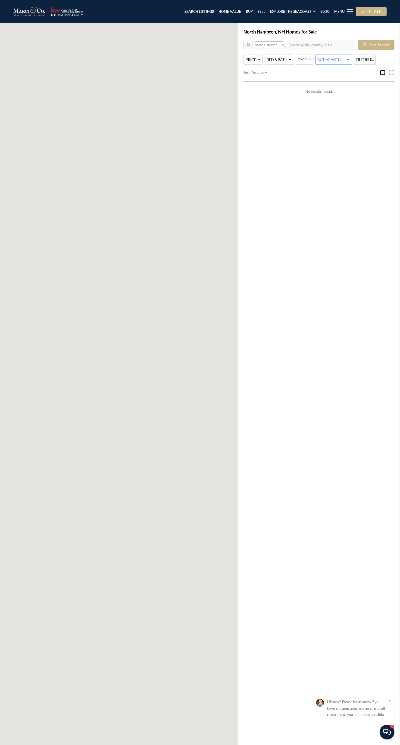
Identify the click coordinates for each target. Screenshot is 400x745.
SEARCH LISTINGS (199, 11)
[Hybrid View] (382, 72)
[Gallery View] (391, 72)
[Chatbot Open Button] (387, 732)
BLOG (325, 11)
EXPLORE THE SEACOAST (290, 11)
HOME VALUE (230, 11)
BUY (249, 11)
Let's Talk (371, 11)
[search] (320, 45)
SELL (261, 11)
